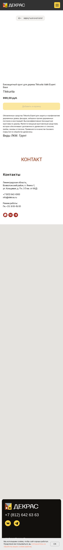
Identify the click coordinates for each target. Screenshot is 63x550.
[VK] (10, 215)
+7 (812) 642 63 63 (22, 515)
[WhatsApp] (5, 215)
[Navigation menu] (57, 5)
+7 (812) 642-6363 (11, 194)
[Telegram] (16, 215)
